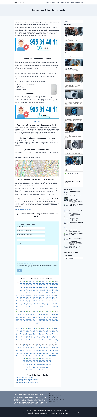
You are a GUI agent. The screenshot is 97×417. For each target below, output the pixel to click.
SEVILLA (77, 220)
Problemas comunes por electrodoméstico (71, 69)
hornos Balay (74, 214)
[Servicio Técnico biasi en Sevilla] (37, 350)
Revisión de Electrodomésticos (73, 213)
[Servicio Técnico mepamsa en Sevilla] (40, 302)
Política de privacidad (54, 393)
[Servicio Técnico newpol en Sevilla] (47, 302)
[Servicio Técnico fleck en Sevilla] (27, 365)
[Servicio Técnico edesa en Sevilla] (50, 288)
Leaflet (50, 176)
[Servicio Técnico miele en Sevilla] (43, 302)
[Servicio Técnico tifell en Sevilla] (47, 365)
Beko (69, 195)
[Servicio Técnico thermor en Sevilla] (43, 365)
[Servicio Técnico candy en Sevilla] (34, 288)
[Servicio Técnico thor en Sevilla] (30, 319)
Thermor (70, 230)
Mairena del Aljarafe (72, 231)
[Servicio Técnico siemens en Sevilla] (17, 319)
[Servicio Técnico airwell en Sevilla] (47, 319)
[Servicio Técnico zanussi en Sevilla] (43, 319)
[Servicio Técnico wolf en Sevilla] (40, 350)
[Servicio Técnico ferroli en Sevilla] (43, 335)
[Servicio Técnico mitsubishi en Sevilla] (21, 335)
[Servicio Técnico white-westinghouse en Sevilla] (37, 319)
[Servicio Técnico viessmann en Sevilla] (50, 365)
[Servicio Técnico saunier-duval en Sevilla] (56, 335)
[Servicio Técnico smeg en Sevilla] (24, 319)
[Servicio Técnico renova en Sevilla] (47, 350)
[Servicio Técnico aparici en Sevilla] (40, 335)
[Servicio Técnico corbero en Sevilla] (40, 288)
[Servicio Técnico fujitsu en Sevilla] (17, 335)
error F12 (76, 201)
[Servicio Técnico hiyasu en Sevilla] (27, 335)
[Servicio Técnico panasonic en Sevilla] (53, 302)
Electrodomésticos (72, 201)
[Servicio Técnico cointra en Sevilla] (56, 350)
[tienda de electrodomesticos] (37, 209)
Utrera (80, 220)
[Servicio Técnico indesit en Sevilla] (30, 302)
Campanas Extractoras (72, 219)
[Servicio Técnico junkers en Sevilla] (47, 335)
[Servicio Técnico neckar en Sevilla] (37, 365)
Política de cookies (53, 397)
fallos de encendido (72, 243)
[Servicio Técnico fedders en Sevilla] (30, 350)
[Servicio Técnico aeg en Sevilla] (17, 288)
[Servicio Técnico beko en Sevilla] (27, 288)
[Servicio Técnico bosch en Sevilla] (30, 288)
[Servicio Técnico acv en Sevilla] (24, 350)
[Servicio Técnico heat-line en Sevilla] (50, 350)
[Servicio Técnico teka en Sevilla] (34, 319)
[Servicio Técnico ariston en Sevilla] (37, 335)
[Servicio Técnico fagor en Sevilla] (21, 288)
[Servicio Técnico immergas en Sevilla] (30, 365)
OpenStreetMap (57, 176)
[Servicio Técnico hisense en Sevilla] (30, 335)
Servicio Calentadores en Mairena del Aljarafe (27, 382)
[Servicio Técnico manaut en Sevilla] (34, 365)
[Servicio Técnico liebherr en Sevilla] (37, 302)
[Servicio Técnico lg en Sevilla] (34, 302)
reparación (75, 195)
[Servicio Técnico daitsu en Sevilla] (56, 319)
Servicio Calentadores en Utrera (24, 380)
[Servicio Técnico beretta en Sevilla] (21, 350)
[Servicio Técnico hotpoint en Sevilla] (27, 302)
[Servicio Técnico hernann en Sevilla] (43, 350)
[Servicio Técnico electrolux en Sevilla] (53, 288)
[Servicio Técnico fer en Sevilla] (24, 365)
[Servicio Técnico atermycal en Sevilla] (50, 335)
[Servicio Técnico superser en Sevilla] (27, 319)
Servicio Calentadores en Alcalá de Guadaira (27, 379)
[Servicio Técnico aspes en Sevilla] (34, 335)
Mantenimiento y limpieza (68, 166)
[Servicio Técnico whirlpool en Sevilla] (40, 319)
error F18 (70, 214)
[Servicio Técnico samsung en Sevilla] (56, 302)
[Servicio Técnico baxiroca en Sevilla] (17, 350)
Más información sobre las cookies (57, 395)
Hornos (76, 243)
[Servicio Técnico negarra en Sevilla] (40, 365)
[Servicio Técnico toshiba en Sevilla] (24, 335)
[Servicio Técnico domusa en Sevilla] (34, 350)
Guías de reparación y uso (69, 118)
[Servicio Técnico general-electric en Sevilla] (17, 302)
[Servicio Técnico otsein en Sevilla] (50, 302)
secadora (78, 195)
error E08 (72, 195)
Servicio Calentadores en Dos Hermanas (26, 377)
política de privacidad (28, 263)
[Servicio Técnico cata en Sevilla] (37, 288)
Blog (82, 2)
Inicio (47, 2)
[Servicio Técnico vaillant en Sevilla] (53, 335)
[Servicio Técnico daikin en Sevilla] (53, 319)
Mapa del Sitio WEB (53, 401)
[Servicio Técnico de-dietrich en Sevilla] (47, 288)
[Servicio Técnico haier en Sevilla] (21, 302)
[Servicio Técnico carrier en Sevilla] (50, 319)
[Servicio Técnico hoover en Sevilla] (24, 302)
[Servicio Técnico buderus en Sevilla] (27, 350)
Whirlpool (73, 202)
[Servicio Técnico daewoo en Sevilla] (43, 288)
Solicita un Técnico (75, 2)
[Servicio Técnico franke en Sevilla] (56, 288)
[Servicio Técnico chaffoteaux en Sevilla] (53, 350)
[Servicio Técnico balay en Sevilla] (24, 288)
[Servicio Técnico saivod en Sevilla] (21, 319)
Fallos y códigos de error (68, 53)
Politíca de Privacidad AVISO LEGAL (57, 399)
